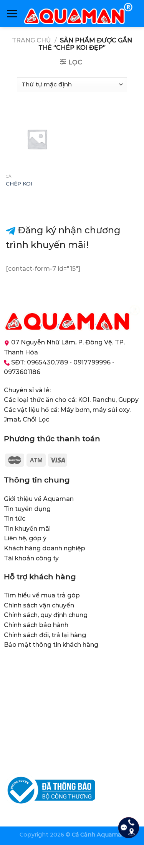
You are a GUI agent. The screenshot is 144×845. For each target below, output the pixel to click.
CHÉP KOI (19, 183)
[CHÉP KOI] (37, 139)
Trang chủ (31, 40)
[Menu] (12, 13)
